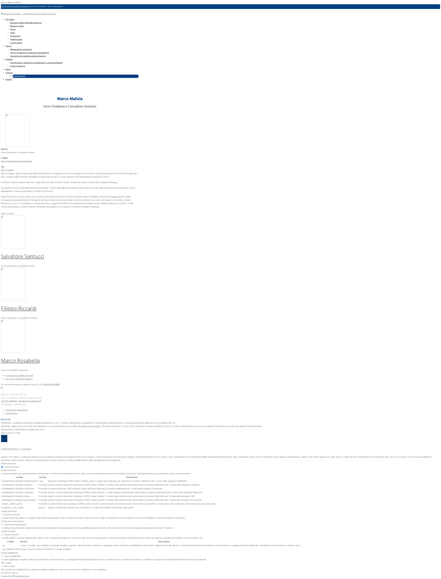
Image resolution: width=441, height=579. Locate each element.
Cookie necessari (11, 467)
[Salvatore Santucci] (13, 247)
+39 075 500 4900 (51, 384)
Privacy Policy (94, 426)
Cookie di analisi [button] (8, 531)
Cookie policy (12, 413)
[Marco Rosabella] (13, 352)
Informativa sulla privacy (17, 410)
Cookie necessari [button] (8, 463)
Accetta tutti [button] (38, 429)
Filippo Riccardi (19, 308)
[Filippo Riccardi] (13, 299)
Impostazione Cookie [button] (10, 429)
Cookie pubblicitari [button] (9, 553)
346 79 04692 (7, 170)
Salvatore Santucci (22, 256)
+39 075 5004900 (7, 6)
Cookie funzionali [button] (9, 511)
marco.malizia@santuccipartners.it (16, 161)
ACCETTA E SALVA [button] (9, 573)
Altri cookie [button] (6, 563)
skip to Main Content (11, 2)
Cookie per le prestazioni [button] (12, 521)
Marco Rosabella (20, 361)
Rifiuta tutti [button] (26, 429)
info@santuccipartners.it (21, 6)
